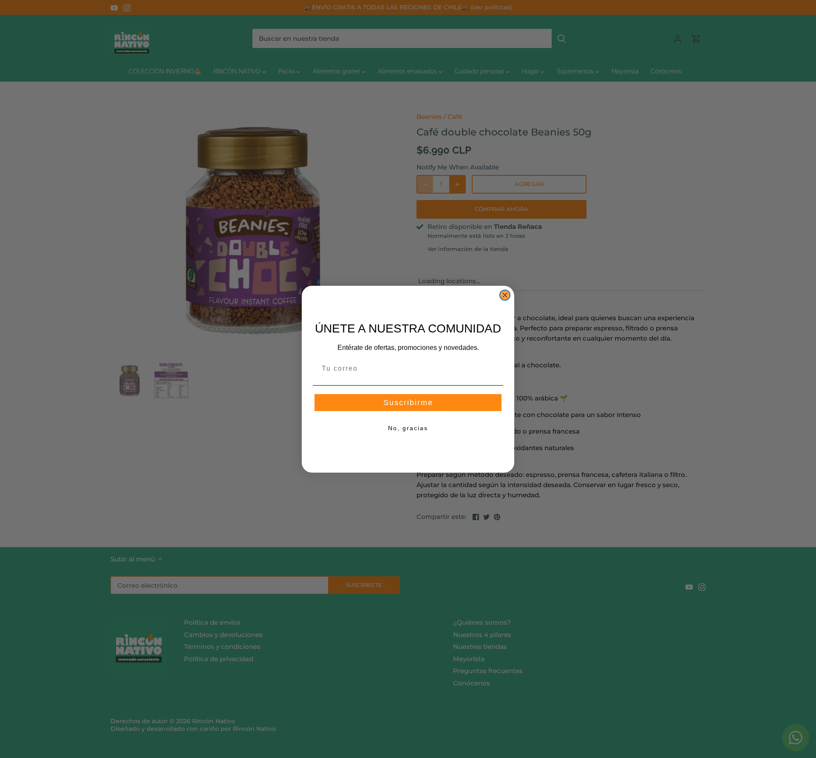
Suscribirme (408, 402)
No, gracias (408, 428)
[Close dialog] (505, 295)
